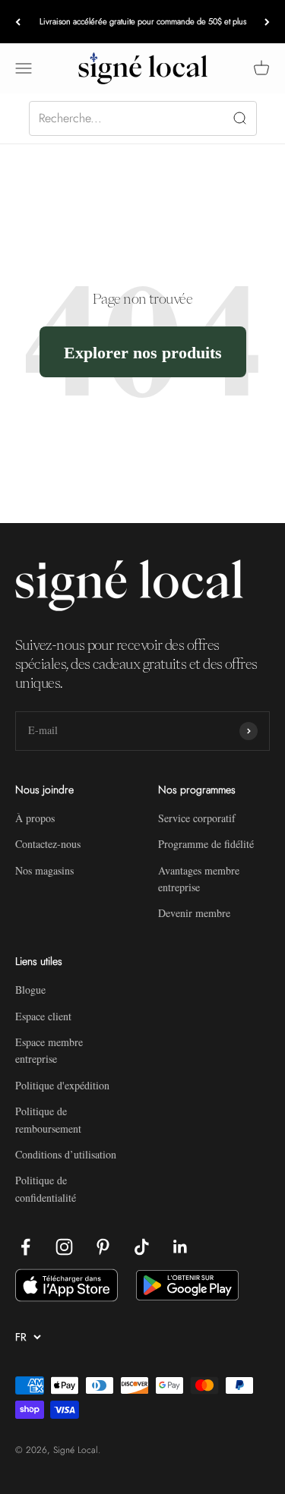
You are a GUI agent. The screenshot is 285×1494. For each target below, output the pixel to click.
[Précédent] (18, 22)
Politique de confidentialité (45, 1188)
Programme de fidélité (206, 844)
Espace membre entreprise (49, 1050)
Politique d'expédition (62, 1085)
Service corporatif (197, 818)
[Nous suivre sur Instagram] (64, 1247)
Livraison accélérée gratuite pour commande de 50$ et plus (143, 21)
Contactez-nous (48, 844)
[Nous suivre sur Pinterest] (103, 1247)
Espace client (43, 1016)
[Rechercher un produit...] (143, 118)
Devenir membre (194, 913)
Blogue (30, 989)
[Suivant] (267, 22)
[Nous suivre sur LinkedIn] (180, 1247)
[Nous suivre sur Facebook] (25, 1247)
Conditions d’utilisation (65, 1154)
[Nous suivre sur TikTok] (141, 1247)
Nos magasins (44, 870)
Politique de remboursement (48, 1119)
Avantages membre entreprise (198, 878)
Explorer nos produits (143, 352)
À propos (35, 818)
